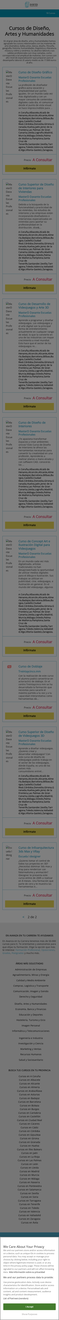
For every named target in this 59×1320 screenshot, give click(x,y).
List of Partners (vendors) (15, 1298)
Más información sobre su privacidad (27, 1272)
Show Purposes (29, 1314)
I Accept (29, 1306)
